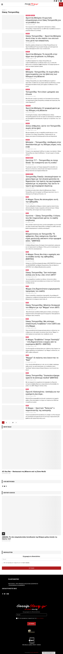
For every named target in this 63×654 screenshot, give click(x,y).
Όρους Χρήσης (26, 562)
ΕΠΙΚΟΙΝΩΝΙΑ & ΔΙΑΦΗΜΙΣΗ (17, 585)
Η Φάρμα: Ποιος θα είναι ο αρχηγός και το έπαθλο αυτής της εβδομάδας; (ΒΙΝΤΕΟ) (43, 256)
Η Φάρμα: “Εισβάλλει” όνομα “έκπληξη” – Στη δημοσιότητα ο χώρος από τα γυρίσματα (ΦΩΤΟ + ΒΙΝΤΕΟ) (42, 341)
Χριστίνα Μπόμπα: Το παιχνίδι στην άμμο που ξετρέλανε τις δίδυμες (41, 55)
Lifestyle (32, 15)
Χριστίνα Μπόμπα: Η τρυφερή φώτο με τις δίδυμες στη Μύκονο (43, 109)
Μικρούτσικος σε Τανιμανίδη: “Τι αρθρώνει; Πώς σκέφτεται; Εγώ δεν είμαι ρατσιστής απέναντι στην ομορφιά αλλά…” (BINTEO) (43, 237)
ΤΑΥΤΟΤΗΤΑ (11, 583)
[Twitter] (56, 1)
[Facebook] (54, 1)
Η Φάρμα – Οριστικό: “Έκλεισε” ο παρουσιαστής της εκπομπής (40, 409)
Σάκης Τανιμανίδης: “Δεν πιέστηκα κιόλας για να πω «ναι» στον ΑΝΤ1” (41, 273)
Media (31, 157)
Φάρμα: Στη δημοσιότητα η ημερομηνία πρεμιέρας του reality (43, 289)
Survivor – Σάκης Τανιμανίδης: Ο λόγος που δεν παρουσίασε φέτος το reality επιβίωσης (43, 217)
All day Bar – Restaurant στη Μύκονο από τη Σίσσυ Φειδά (24, 471)
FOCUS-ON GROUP (34, 652)
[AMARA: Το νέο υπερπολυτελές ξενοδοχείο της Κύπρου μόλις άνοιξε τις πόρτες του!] (31, 515)
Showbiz (27, 51)
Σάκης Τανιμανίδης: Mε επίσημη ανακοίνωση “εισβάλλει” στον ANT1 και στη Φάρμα (43, 323)
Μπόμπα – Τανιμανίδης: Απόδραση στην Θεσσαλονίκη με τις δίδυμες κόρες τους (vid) (43, 144)
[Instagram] (58, 1)
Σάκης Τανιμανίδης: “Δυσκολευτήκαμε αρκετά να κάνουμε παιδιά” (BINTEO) (42, 376)
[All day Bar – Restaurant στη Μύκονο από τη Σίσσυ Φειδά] (31, 449)
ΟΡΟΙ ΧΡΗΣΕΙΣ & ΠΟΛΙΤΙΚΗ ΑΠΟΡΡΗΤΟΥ (27, 583)
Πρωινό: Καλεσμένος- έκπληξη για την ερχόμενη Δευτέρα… (43, 392)
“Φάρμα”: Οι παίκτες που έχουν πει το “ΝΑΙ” (42, 358)
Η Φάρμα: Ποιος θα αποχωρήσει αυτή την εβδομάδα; (42, 200)
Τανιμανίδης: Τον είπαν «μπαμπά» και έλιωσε (42, 93)
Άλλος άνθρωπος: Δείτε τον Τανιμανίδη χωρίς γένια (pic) (43, 127)
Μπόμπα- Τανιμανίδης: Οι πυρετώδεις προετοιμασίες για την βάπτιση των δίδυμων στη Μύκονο (42, 74)
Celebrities (28, 15)
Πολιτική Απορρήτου (48, 653)
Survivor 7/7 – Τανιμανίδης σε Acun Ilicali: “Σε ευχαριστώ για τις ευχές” (42, 161)
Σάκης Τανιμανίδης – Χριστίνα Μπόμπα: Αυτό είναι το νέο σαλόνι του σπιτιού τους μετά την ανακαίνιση (43, 38)
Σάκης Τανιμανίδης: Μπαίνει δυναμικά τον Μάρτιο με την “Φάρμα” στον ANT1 (43, 306)
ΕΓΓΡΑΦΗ (31, 568)
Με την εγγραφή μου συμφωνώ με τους (16, 562)
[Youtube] (61, 1)
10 (12, 422)
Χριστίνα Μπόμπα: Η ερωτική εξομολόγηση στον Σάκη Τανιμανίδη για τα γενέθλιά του (43, 20)
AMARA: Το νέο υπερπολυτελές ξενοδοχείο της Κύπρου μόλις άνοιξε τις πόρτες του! (29, 538)
